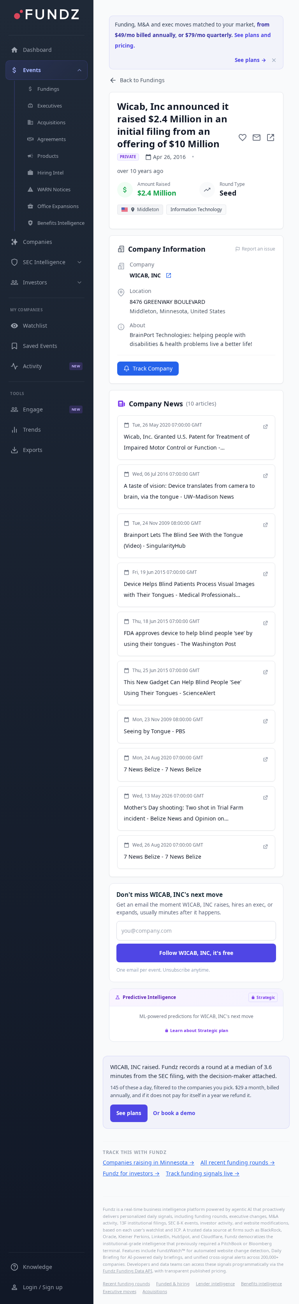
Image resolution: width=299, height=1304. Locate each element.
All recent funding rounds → (238, 1162)
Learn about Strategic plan (199, 1030)
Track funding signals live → (202, 1173)
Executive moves (119, 1291)
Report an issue (258, 249)
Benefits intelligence (261, 1283)
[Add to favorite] (242, 137)
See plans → (250, 60)
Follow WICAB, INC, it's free (196, 952)
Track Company (152, 368)
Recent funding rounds (126, 1283)
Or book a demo (174, 1113)
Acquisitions (154, 1291)
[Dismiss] (274, 60)
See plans (128, 1113)
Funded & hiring (173, 1283)
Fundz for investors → (131, 1173)
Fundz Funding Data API (127, 1271)
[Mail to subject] (256, 137)
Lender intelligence (215, 1283)
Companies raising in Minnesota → (148, 1162)
